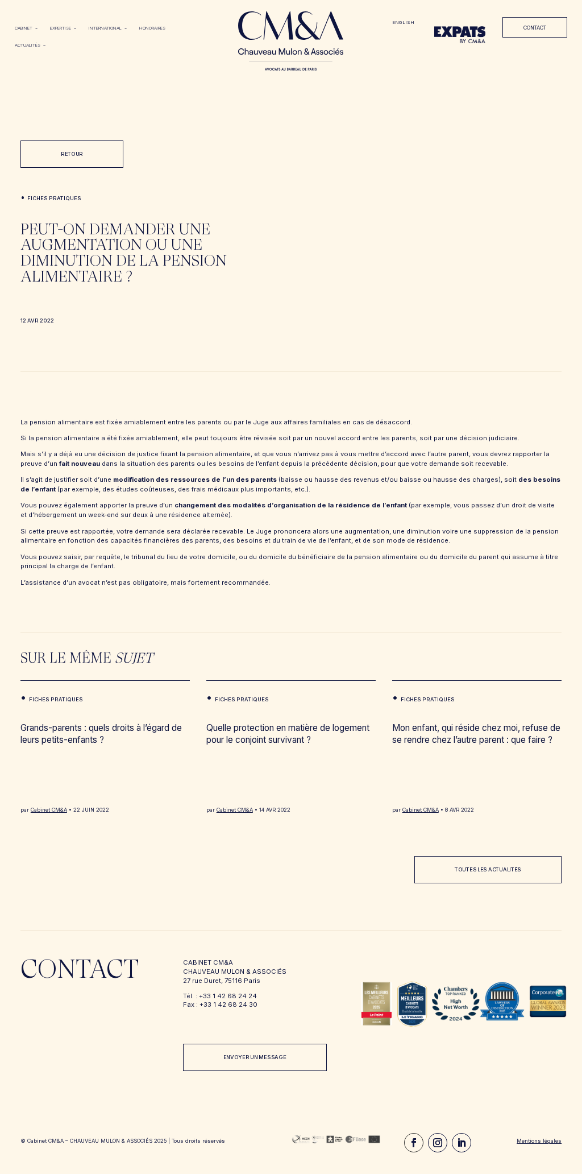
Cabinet (23, 28)
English (403, 22)
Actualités (27, 45)
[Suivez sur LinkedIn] (461, 1142)
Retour (72, 154)
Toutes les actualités (488, 869)
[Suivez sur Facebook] (413, 1142)
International (105, 28)
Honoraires (152, 28)
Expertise (60, 28)
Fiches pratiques (54, 198)
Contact (534, 27)
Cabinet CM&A (49, 810)
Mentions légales (539, 1141)
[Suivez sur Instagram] (437, 1142)
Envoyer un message (254, 1057)
